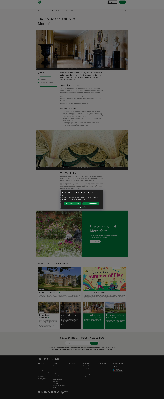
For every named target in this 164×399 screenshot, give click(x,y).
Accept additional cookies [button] (73, 203)
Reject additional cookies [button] (90, 203)
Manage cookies (81, 207)
